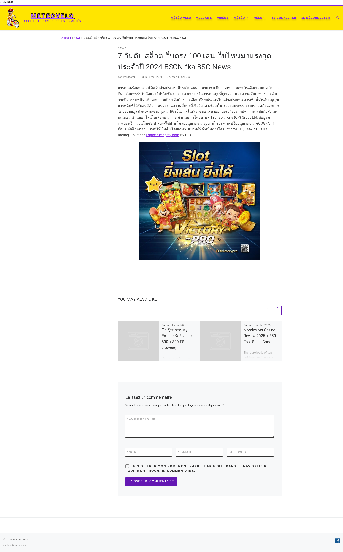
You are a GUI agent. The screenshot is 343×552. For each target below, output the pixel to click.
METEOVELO (21, 539)
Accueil (66, 37)
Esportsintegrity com (162, 135)
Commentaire (141, 418)
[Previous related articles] (267, 310)
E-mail (185, 452)
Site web (237, 452)
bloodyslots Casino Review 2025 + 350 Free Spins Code (260, 336)
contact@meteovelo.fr (16, 545)
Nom (132, 452)
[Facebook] (337, 541)
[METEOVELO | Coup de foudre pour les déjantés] (13, 17)
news (77, 37)
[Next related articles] (277, 310)
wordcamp (129, 77)
